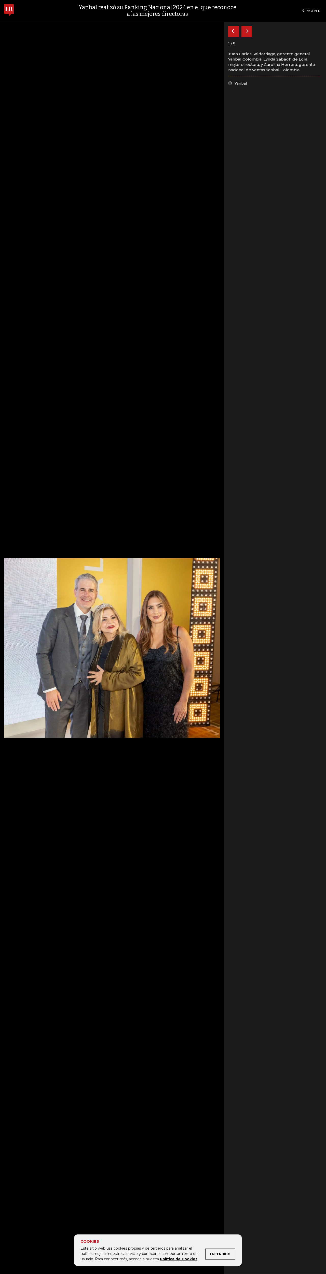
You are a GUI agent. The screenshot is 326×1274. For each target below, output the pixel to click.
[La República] (9, 11)
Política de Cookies (178, 1259)
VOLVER (313, 11)
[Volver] (233, 31)
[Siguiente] (246, 31)
